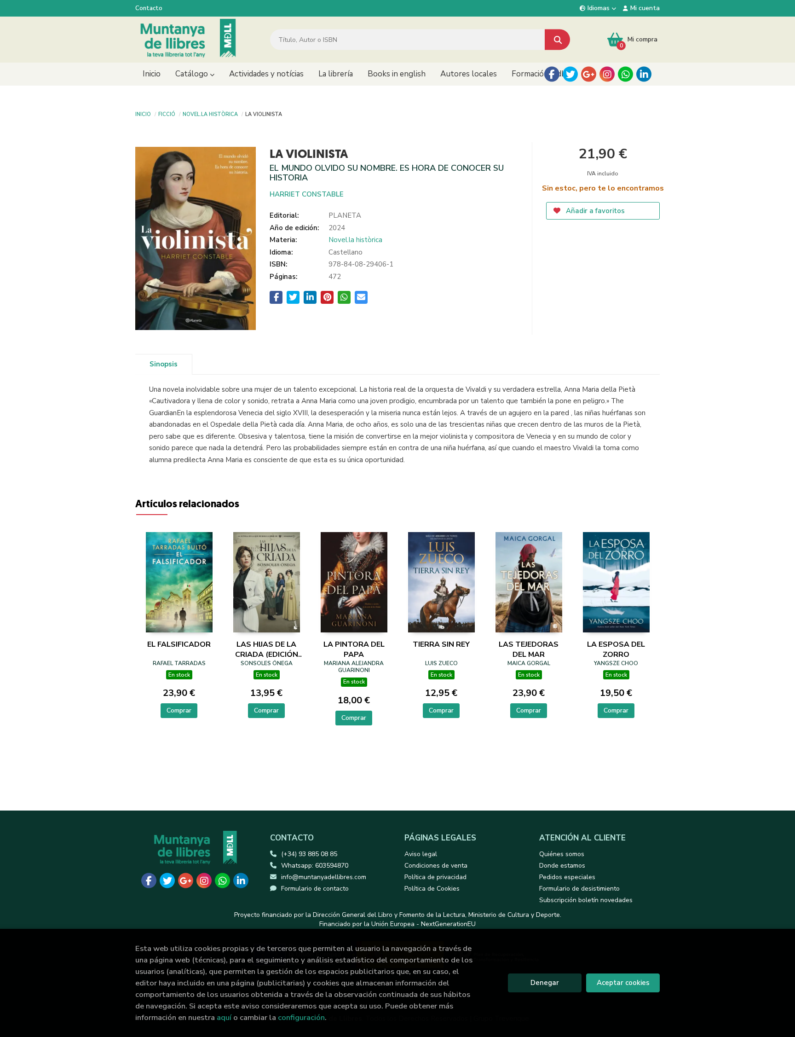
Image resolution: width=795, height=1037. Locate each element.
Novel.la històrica (210, 113)
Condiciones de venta (435, 865)
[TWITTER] (570, 74)
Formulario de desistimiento (579, 888)
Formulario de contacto (315, 888)
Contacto (148, 8)
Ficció (166, 113)
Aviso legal (420, 854)
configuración (301, 1017)
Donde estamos (562, 865)
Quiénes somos (561, 854)
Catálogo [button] (192, 74)
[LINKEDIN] (643, 74)
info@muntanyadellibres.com (323, 877)
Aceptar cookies (623, 982)
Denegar (544, 982)
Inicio (143, 113)
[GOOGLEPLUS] (588, 74)
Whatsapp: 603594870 (314, 865)
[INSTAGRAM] (607, 74)
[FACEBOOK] (551, 74)
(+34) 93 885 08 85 (309, 854)
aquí (224, 1017)
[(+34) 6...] (625, 74)
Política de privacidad (435, 877)
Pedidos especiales (567, 877)
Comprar (179, 710)
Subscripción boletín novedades (586, 900)
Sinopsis (164, 364)
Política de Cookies (432, 888)
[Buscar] (557, 39)
